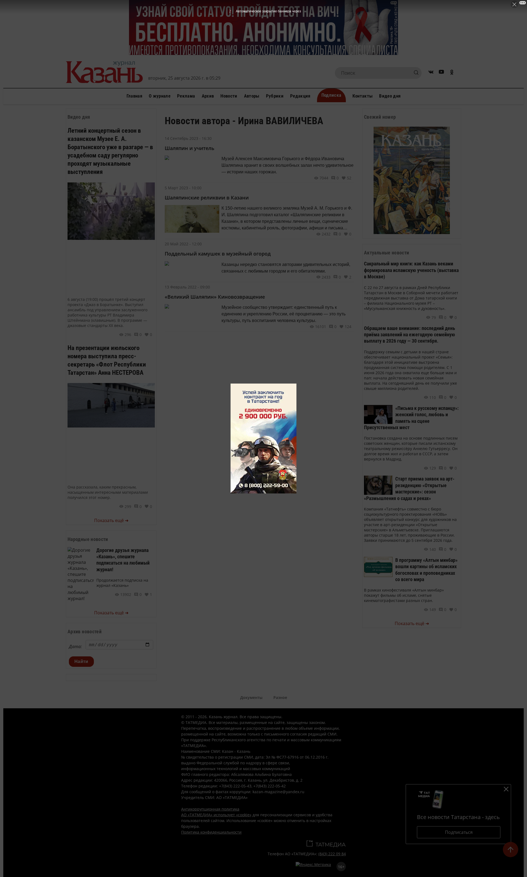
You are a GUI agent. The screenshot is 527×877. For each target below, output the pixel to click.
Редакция (300, 96)
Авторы (251, 96)
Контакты (362, 96)
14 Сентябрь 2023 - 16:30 (188, 138)
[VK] (431, 72)
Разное (280, 697)
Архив (208, 96)
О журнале (159, 96)
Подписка (331, 95)
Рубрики (275, 96)
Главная (134, 96)
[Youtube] (441, 72)
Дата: (75, 646)
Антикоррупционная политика (210, 809)
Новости (228, 96)
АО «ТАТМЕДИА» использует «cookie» (216, 814)
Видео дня (389, 96)
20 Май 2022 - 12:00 (183, 243)
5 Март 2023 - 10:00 (183, 187)
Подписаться (459, 832)
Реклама (186, 96)
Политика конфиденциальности (211, 832)
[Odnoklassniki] (452, 72)
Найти (81, 661)
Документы (251, 697)
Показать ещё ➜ (111, 520)
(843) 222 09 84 (332, 853)
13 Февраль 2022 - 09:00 (187, 287)
